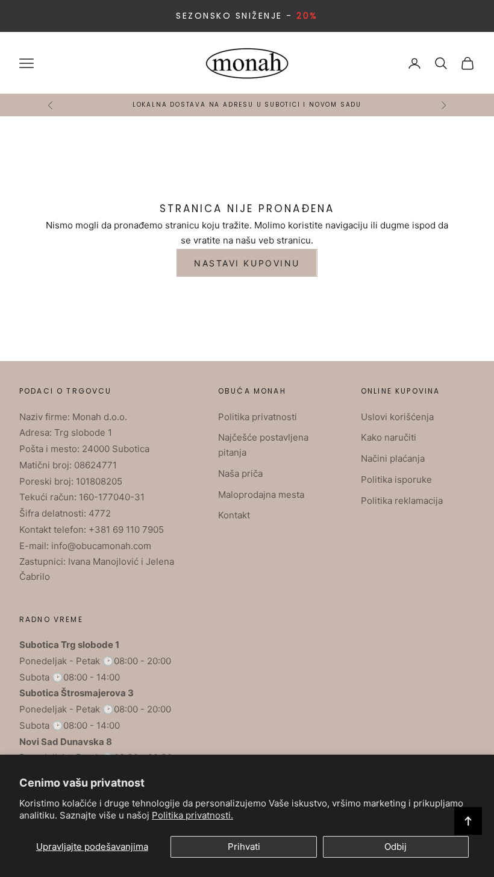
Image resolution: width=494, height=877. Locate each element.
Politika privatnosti (257, 417)
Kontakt (234, 515)
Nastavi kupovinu (246, 263)
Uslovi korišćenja (397, 417)
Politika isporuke (396, 479)
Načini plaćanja (393, 458)
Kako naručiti (388, 437)
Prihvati (244, 846)
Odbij (395, 846)
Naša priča (240, 473)
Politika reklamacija (402, 500)
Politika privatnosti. (192, 815)
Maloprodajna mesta (261, 494)
